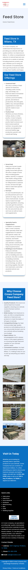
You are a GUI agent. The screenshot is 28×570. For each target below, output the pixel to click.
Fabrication (6, 496)
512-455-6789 (12, 551)
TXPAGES (21, 564)
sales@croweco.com (14, 555)
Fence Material (7, 500)
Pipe (4, 506)
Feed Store (6, 498)
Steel (4, 508)
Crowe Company (18, 561)
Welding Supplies (8, 510)
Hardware (6, 502)
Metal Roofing (7, 504)
